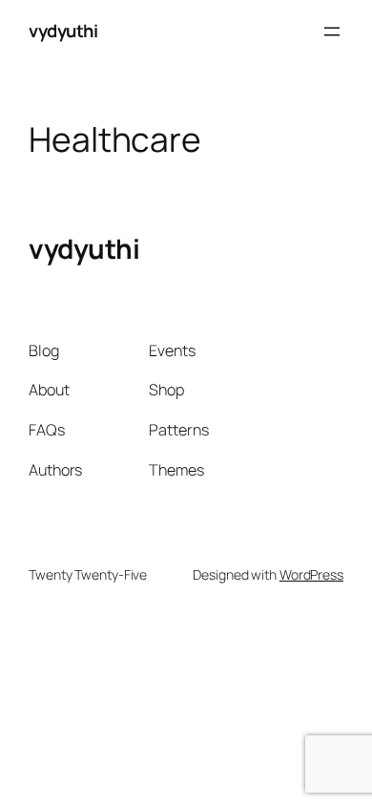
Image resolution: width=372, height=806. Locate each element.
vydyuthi (63, 30)
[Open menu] (331, 31)
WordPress (311, 574)
